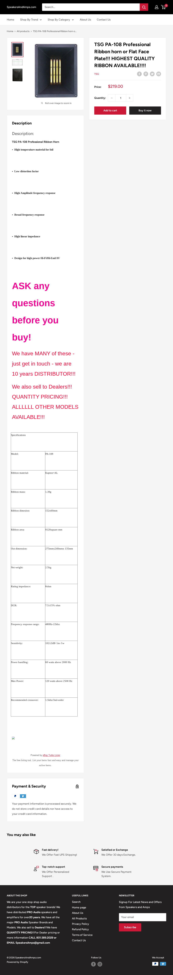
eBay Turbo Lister (51, 755)
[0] (163, 7)
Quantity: (100, 98)
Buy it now (145, 110)
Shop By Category (59, 19)
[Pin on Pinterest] (145, 73)
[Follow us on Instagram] (99, 964)
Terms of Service (82, 935)
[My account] (156, 7)
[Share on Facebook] (139, 73)
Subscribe (130, 927)
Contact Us (103, 19)
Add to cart (110, 110)
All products (23, 31)
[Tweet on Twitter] (152, 73)
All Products (79, 918)
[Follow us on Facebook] (93, 964)
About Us (85, 19)
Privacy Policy (80, 923)
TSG (96, 74)
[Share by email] (158, 73)
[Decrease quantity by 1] (111, 98)
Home (10, 19)
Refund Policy (80, 929)
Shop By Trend (29, 19)
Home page (79, 907)
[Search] (144, 7)
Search (76, 901)
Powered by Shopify (17, 962)
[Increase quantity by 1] (129, 98)
